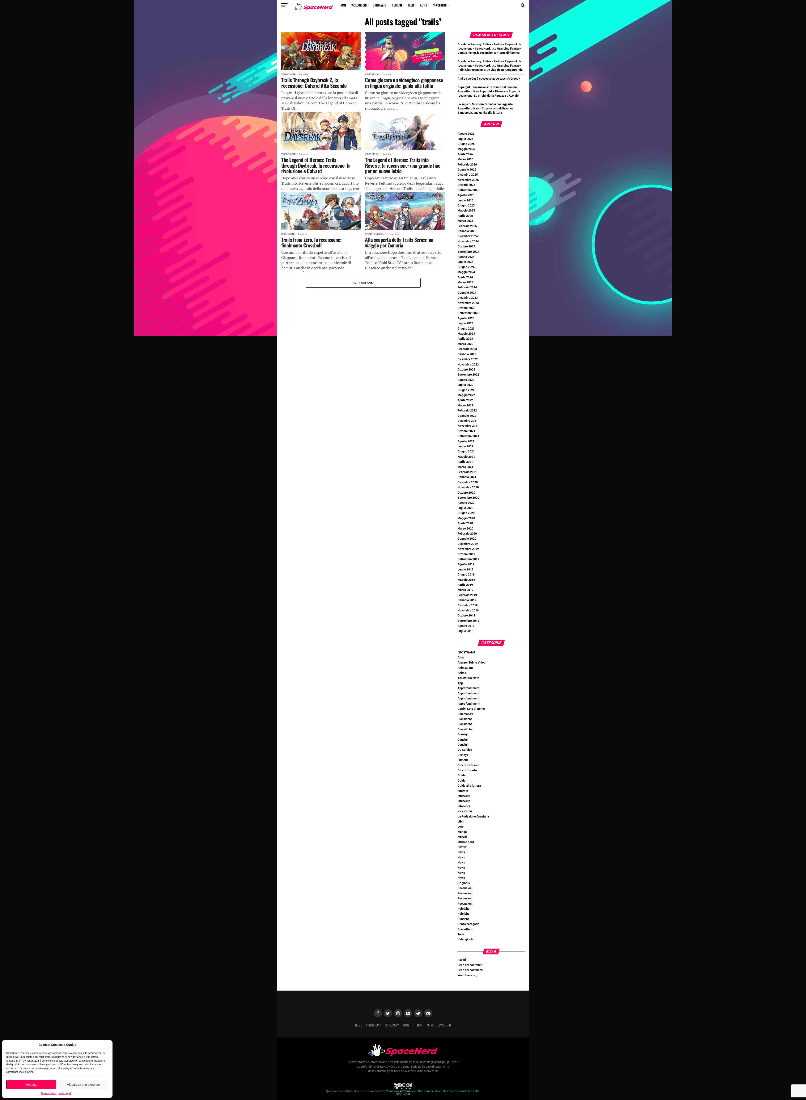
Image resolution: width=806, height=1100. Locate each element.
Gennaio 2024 (467, 292)
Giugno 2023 (466, 328)
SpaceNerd (440, 5)
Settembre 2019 (468, 559)
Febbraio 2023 (467, 349)
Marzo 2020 (465, 528)
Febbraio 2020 (467, 533)
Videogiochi (359, 5)
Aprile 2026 (465, 154)
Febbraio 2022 (467, 410)
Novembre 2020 (468, 487)
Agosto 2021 (466, 441)
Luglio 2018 (465, 631)
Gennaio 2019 (467, 600)
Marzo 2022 (465, 405)
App (460, 683)
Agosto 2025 (466, 195)
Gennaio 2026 (467, 169)
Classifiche (465, 719)
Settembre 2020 (468, 497)
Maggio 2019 (466, 580)
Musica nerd (466, 842)
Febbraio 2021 (467, 472)
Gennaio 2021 (467, 477)
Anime (462, 673)
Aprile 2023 (465, 338)
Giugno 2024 (466, 267)
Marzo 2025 (465, 221)
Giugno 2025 (466, 205)
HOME (343, 5)
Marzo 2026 (465, 159)
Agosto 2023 (466, 318)
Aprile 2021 (465, 462)
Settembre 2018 (468, 621)
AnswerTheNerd (468, 678)
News (461, 852)
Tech (411, 5)
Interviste (464, 796)
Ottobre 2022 (466, 369)
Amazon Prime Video (471, 662)
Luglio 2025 (465, 200)
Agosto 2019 (466, 564)
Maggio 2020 (466, 518)
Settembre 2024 (468, 252)
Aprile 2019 (465, 585)
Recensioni (465, 888)
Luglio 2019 (465, 569)
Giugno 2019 (466, 574)
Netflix (462, 847)
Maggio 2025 (466, 210)
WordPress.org (467, 975)
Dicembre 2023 (468, 298)
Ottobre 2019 (466, 554)
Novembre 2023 (468, 303)
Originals (464, 883)
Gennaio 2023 (467, 354)
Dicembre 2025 (468, 174)
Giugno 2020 (466, 513)
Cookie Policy (48, 1093)
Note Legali (65, 1093)
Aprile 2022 (465, 400)
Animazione (466, 668)
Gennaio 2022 (467, 416)
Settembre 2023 (468, 313)
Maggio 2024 (466, 272)
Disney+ (463, 755)
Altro (423, 5)
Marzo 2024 (465, 282)
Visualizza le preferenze (83, 1084)
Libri (461, 821)
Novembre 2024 (468, 241)
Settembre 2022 (468, 374)
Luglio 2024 (465, 262)
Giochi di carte (467, 770)
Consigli (463, 734)
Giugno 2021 (466, 451)
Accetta (31, 1084)
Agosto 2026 (466, 133)
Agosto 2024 (466, 257)
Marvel (462, 837)
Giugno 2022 (466, 390)
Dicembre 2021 (468, 421)
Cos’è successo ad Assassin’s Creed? (495, 78)
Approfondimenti (469, 688)
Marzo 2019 (465, 590)
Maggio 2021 (466, 457)
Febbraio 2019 (467, 595)
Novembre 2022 (468, 364)
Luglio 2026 (465, 139)
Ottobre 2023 (466, 308)
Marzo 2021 (465, 467)
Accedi (462, 960)
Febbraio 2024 (467, 287)
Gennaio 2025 (467, 231)
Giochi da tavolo (468, 765)
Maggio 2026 (466, 149)
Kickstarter (465, 811)
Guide (462, 775)
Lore (461, 826)
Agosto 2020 (466, 503)
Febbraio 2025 (467, 226)
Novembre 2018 (468, 610)
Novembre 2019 (468, 549)
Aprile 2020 (465, 523)
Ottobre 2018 (466, 615)
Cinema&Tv (379, 5)
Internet (463, 791)
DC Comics (465, 750)
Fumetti (397, 5)
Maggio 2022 (466, 395)
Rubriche (464, 909)
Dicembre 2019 (468, 544)
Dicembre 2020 (468, 482)
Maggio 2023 (466, 333)
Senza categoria (468, 924)
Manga (462, 832)
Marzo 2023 (465, 344)
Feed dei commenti (470, 970)
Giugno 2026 (466, 144)
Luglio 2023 (465, 323)
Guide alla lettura (469, 785)
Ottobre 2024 (466, 246)
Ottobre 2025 (466, 185)
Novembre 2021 (468, 426)
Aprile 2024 (465, 277)
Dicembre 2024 (468, 236)
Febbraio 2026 (467, 164)
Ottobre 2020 (466, 492)
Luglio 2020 (465, 508)
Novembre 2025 (468, 180)
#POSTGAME (466, 652)
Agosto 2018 (466, 626)
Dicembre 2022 (468, 359)
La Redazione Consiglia (473, 816)
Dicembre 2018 (468, 605)
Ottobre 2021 (466, 431)
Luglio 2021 (465, 446)
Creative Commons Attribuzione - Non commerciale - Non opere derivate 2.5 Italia (426, 1091)
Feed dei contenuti (470, 965)
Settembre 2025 (468, 190)
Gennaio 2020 (467, 538)
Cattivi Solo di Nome (471, 709)
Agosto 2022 (466, 380)
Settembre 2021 (468, 436)
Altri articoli (363, 282)
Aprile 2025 (465, 216)
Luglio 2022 (465, 385)
